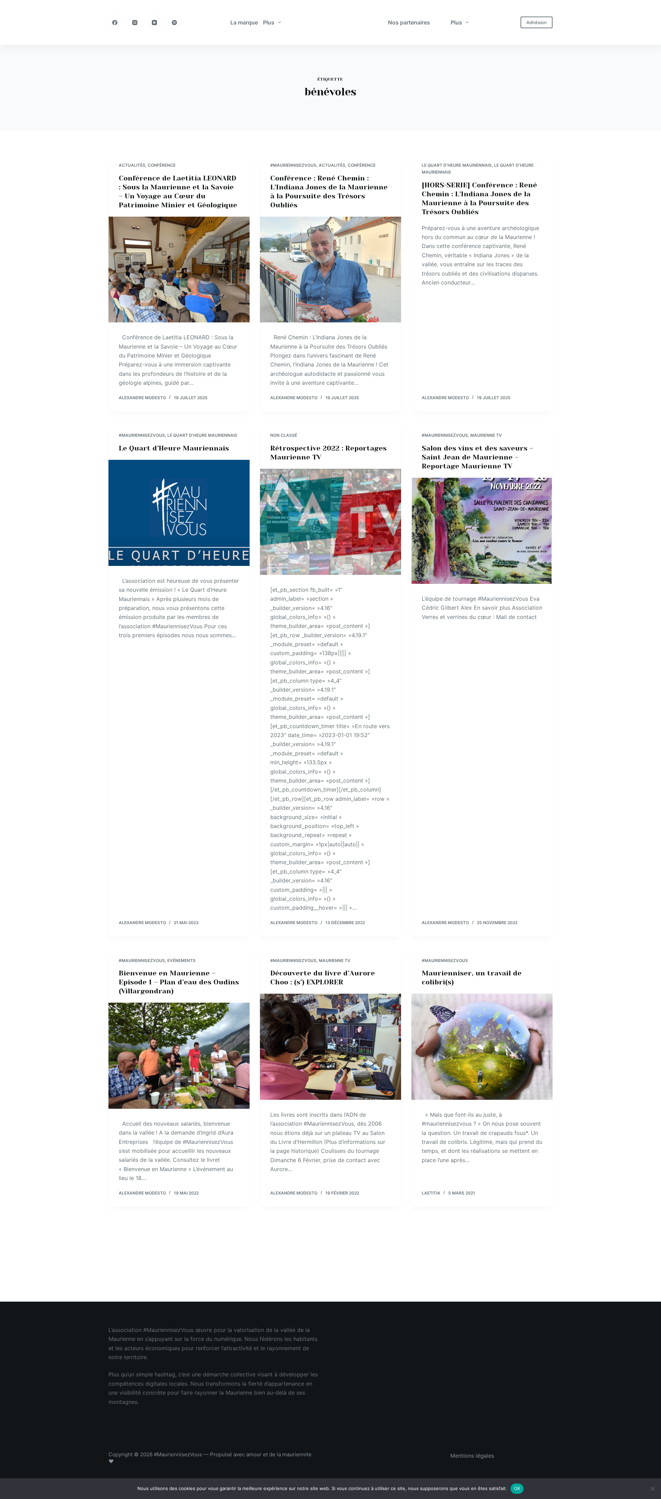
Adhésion (536, 22)
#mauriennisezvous (293, 165)
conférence (162, 165)
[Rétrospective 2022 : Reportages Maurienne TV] (330, 522)
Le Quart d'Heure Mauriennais (457, 165)
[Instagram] (134, 22)
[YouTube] (154, 22)
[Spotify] (174, 22)
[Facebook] (115, 22)
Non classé (283, 435)
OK (517, 1488)
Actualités (132, 165)
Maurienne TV (486, 435)
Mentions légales (472, 1455)
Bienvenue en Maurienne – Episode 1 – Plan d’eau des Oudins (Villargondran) (179, 982)
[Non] (652, 1488)
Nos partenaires (409, 22)
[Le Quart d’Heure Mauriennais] (179, 513)
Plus (268, 22)
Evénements (181, 960)
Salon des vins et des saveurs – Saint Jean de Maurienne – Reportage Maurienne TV (477, 457)
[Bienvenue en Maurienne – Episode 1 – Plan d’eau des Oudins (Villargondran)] (179, 1056)
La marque (244, 22)
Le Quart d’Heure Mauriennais (174, 448)
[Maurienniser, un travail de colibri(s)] (482, 1047)
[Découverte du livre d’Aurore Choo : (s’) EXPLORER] (330, 1047)
